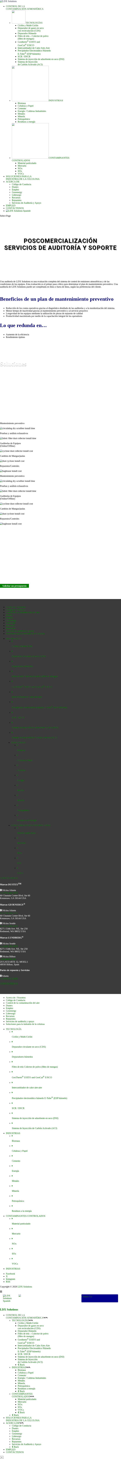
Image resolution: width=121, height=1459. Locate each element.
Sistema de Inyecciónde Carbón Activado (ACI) (30, 63)
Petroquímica (24, 119)
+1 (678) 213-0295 (9, 978)
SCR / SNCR (24, 56)
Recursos (16, 197)
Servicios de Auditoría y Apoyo (26, 203)
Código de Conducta (21, 184)
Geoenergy (17, 192)
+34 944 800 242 (8, 959)
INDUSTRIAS (19, 1367)
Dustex (15, 187)
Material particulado (27, 163)
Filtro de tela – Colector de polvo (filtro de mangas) (33, 37)
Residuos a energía (26, 121)
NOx (20, 168)
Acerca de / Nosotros (16, 607)
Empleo (15, 189)
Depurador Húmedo (27, 33)
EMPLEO (10, 205)
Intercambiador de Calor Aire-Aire (34, 48)
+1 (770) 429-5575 (9, 893)
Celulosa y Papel (25, 106)
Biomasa (22, 103)
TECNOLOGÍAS (20, 1320)
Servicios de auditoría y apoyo (20, 631)
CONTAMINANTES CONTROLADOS (22, 1395)
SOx (20, 171)
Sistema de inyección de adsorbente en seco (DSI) (41, 59)
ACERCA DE (12, 181)
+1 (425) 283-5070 (9, 926)
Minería (21, 116)
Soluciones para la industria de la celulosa (25, 633)
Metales (21, 114)
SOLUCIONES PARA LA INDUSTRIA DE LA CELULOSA (23, 177)
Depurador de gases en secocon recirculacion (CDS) (31, 29)
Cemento (22, 108)
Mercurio (22, 165)
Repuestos (16, 200)
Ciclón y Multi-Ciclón (28, 25)
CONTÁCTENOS (15, 208)
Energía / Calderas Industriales (32, 111)
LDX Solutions (25, 1286)
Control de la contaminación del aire (23, 612)
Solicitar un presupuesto (14, 586)
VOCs (21, 173)
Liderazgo (16, 195)
